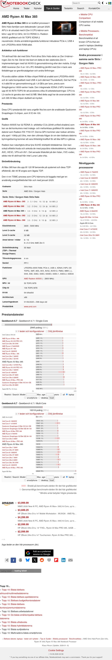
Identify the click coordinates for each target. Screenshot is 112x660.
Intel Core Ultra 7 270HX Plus (12, 365)
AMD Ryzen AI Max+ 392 (14, 215)
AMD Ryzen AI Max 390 (13, 206)
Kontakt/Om (94, 8)
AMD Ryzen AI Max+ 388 (14, 220)
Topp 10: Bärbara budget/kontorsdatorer (21, 600)
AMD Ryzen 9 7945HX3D (10, 346)
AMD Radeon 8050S (33, 278)
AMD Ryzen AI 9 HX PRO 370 (12, 341)
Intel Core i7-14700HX (9, 423)
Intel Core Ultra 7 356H (9, 447)
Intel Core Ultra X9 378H (10, 343)
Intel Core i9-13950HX (9, 452)
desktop (44, 397)
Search (80, 8)
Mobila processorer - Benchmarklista (67, 638)
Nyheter (38, 8)
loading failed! (6, 571)
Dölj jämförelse (54, 331)
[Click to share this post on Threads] (20, 560)
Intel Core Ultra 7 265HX (10, 356)
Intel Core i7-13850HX (89, 190)
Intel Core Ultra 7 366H (9, 457)
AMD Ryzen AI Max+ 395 (14, 201)
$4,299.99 (23, 517)
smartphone (31, 397)
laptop (71, 394)
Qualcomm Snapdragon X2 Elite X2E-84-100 (17, 436)
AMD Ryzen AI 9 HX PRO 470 (12, 367)
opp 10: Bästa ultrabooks (15, 622)
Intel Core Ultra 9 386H (9, 439)
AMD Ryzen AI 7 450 (9, 348)
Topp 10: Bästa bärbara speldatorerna (20, 596)
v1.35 (3, 539)
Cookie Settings (56, 650)
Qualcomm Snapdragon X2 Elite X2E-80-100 (17, 428)
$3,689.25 (23, 510)
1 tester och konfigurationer (30, 331)
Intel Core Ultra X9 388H (10, 385)
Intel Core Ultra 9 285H (9, 460)
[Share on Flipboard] (56, 560)
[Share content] (7, 560)
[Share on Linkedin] (63, 560)
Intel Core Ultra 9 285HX (10, 377)
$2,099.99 (23, 524)
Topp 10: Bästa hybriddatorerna (17, 625)
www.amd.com (30, 306)
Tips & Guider (53, 8)
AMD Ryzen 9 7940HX (9, 434)
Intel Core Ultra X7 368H (10, 375)
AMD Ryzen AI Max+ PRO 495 (12, 380)
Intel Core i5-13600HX (9, 351)
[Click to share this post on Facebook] (13, 560)
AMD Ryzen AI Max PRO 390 (12, 431)
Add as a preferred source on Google (42, 553)
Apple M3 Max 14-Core (89, 217)
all (63, 394)
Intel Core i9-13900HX (9, 465)
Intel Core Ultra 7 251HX (10, 359)
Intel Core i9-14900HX (9, 372)
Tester (27, 8)
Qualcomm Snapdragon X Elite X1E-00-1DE (16, 382)
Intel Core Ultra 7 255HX (10, 370)
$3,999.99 (23, 502)
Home (16, 8)
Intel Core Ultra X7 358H (10, 455)
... (109, 8)
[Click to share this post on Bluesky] (27, 560)
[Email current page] (70, 560)
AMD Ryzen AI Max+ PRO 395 (12, 467)
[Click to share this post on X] (34, 560)
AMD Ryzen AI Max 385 (90, 124)
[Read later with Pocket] (49, 560)
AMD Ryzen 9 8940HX (89, 211)
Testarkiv (68, 8)
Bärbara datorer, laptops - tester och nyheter (21, 638)
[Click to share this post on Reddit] (42, 560)
